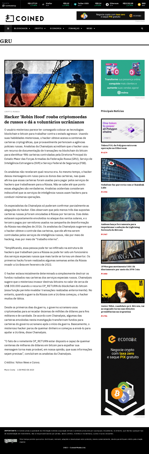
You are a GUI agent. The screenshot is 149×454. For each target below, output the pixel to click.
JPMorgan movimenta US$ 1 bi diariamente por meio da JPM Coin (120, 268)
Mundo (16, 111)
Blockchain (21, 28)
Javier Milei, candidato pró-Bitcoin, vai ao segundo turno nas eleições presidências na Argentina (122, 309)
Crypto (39, 28)
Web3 (89, 28)
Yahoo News (22, 362)
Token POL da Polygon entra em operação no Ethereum (119, 147)
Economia (56, 28)
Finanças (74, 28)
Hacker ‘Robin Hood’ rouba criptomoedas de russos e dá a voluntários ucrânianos (45, 119)
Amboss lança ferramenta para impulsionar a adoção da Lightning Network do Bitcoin (120, 227)
